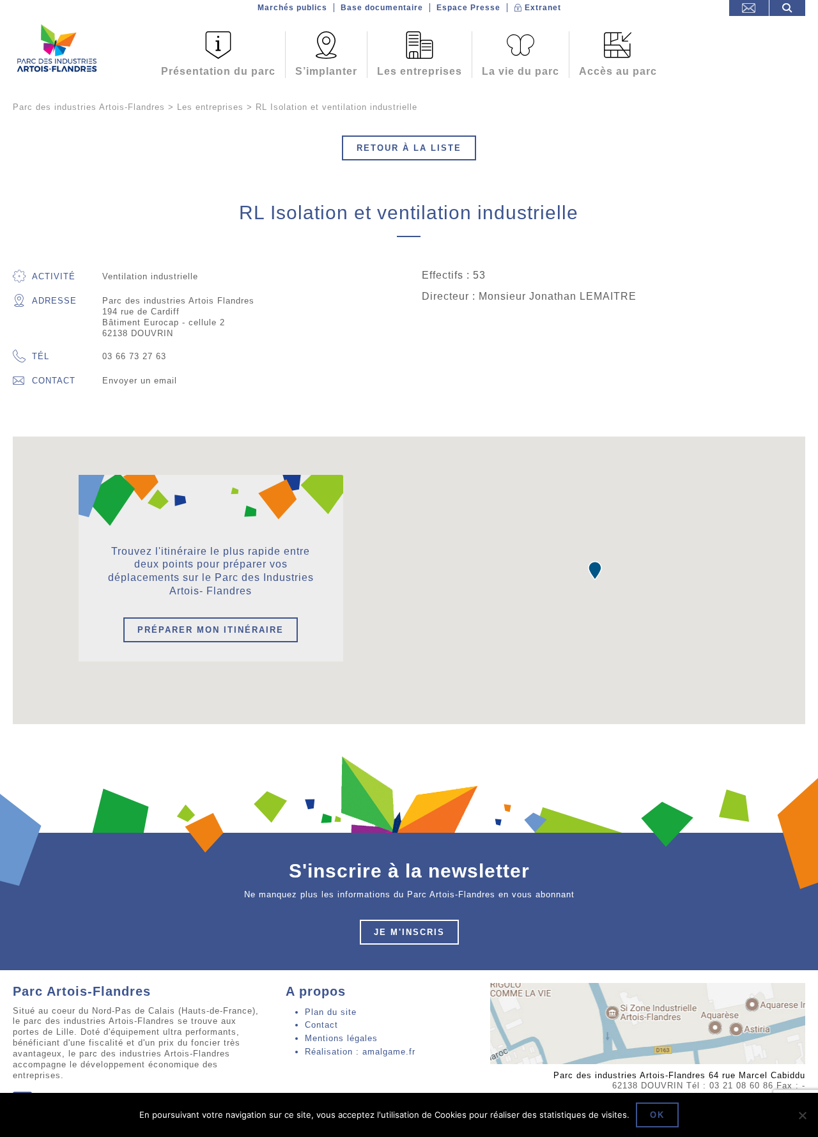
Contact (53, 380)
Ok (657, 1115)
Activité (53, 276)
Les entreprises (419, 71)
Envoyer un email (139, 380)
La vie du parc (520, 71)
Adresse (54, 301)
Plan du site (331, 1012)
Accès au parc (618, 71)
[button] (595, 570)
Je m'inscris (409, 932)
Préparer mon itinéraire (210, 630)
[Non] (802, 1115)
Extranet (543, 7)
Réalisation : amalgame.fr (360, 1051)
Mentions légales (341, 1038)
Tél (40, 356)
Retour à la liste (409, 148)
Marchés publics (292, 7)
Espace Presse (468, 7)
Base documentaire (382, 7)
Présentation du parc (218, 71)
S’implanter (326, 71)
